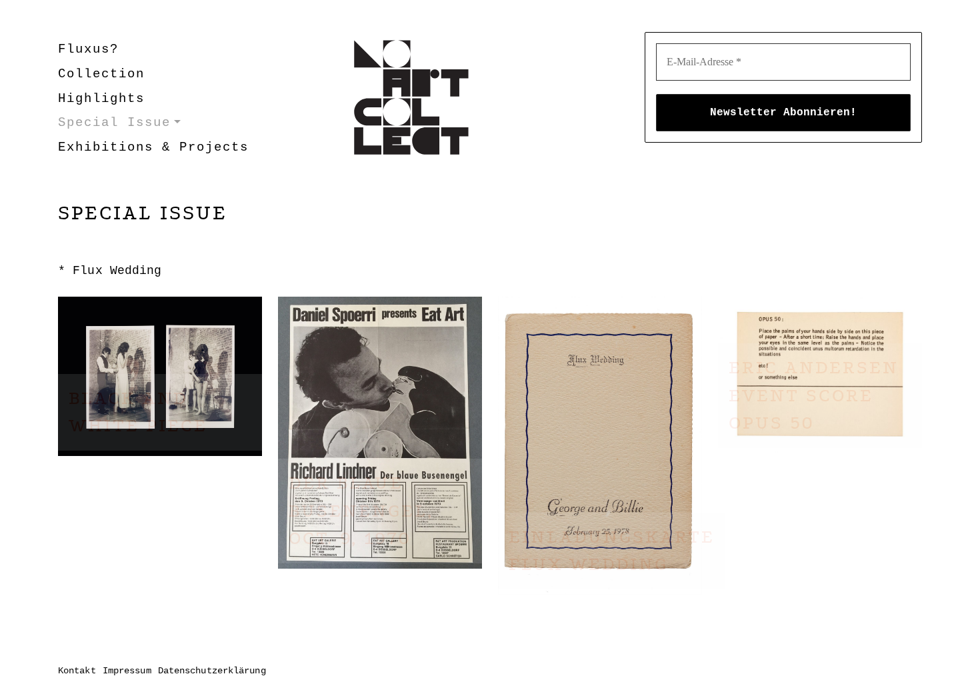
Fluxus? (88, 49)
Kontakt (77, 670)
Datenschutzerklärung (212, 670)
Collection (101, 74)
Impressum (127, 670)
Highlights (101, 98)
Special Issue (114, 122)
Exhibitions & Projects (153, 147)
